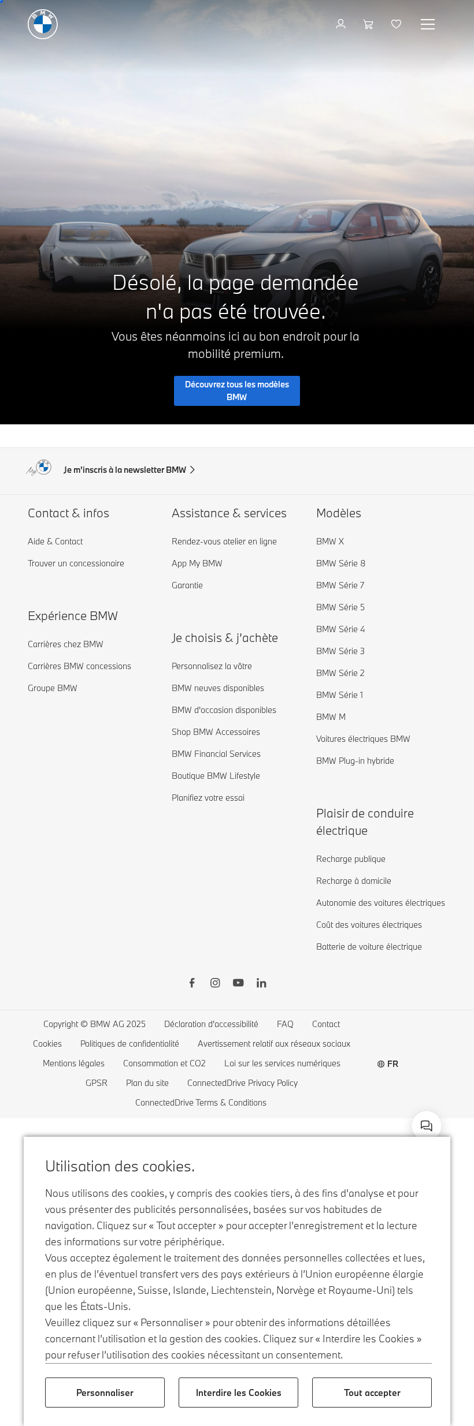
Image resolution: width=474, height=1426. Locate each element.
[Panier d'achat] (369, 24)
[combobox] (427, 1126)
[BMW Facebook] (192, 984)
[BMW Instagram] (215, 984)
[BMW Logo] (43, 24)
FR (392, 1063)
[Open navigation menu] (429, 24)
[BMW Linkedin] (261, 984)
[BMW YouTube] (238, 984)
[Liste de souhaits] (397, 24)
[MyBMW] (342, 24)
